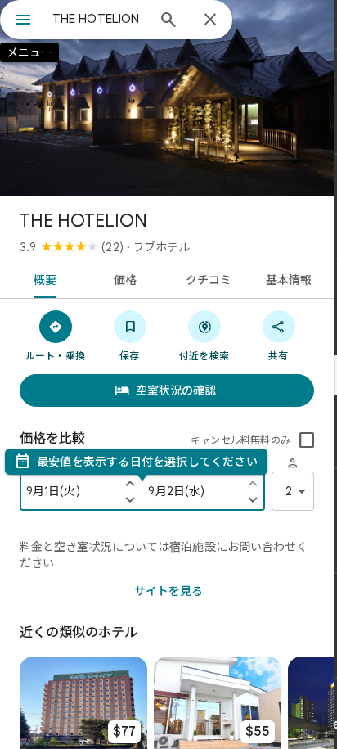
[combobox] (99, 19)
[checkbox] (307, 440)
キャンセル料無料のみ (240, 440)
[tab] (42, 278)
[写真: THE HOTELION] (167, 98)
